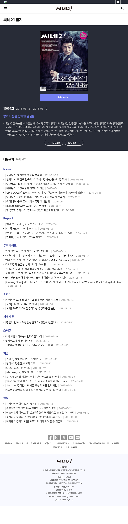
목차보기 (21, 159)
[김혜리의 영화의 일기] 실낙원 (21, 403)
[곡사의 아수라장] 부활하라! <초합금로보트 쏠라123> (33, 417)
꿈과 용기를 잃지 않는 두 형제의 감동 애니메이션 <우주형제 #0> (39, 273)
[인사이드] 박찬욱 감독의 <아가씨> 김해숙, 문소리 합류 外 (36, 179)
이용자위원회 (71, 447)
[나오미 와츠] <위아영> (17, 368)
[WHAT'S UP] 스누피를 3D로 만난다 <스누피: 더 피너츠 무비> (39, 233)
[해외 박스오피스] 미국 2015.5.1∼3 (24, 224)
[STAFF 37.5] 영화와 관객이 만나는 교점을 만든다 (32, 376)
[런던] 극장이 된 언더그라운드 (21, 228)
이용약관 (116, 443)
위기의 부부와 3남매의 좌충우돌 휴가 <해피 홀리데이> (34, 269)
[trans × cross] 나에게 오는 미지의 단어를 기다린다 (33, 390)
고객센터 (47, 443)
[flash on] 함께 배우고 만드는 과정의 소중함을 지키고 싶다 (36, 381)
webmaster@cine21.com (67, 496)
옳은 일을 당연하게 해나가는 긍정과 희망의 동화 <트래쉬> (35, 277)
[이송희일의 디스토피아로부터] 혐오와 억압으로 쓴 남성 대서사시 (39, 412)
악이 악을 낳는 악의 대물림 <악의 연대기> (27, 251)
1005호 (72, 142)
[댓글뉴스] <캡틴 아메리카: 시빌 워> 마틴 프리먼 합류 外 (35, 197)
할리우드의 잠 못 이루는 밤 (19, 340)
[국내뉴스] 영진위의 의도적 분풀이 (23, 175)
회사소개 (19, 443)
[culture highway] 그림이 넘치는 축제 (25, 205)
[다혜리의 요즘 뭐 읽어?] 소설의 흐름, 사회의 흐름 (31, 299)
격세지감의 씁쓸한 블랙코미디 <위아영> (26, 264)
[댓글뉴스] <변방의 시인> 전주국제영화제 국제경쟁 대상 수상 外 (39, 183)
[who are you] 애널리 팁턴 (19, 372)
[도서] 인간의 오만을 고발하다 (21, 304)
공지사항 (8, 443)
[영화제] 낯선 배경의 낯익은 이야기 (23, 237)
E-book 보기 (64, 97)
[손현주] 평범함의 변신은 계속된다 (23, 359)
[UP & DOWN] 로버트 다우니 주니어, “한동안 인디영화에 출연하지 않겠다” (45, 192)
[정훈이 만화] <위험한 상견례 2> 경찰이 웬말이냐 (31, 322)
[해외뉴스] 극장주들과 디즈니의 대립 (24, 188)
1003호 (56, 142)
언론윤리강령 (56, 447)
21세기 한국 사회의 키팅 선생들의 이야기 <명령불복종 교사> (37, 260)
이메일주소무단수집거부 (99, 443)
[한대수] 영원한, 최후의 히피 (20, 363)
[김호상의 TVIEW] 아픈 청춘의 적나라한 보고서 (30, 408)
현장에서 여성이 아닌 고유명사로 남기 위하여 (29, 345)
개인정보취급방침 (62, 443)
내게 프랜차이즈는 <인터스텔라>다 (23, 336)
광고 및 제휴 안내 (33, 443)
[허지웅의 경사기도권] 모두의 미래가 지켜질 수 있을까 (33, 421)
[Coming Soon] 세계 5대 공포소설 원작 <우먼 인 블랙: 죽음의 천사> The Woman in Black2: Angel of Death (64, 282)
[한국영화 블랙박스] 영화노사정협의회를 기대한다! (32, 210)
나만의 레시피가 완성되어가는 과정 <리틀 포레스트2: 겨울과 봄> (39, 255)
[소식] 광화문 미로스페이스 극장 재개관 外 (27, 201)
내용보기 (8, 159)
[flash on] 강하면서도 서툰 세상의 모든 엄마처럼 (31, 385)
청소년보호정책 (79, 443)
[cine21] (64, 8)
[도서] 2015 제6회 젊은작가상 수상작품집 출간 (30, 308)
